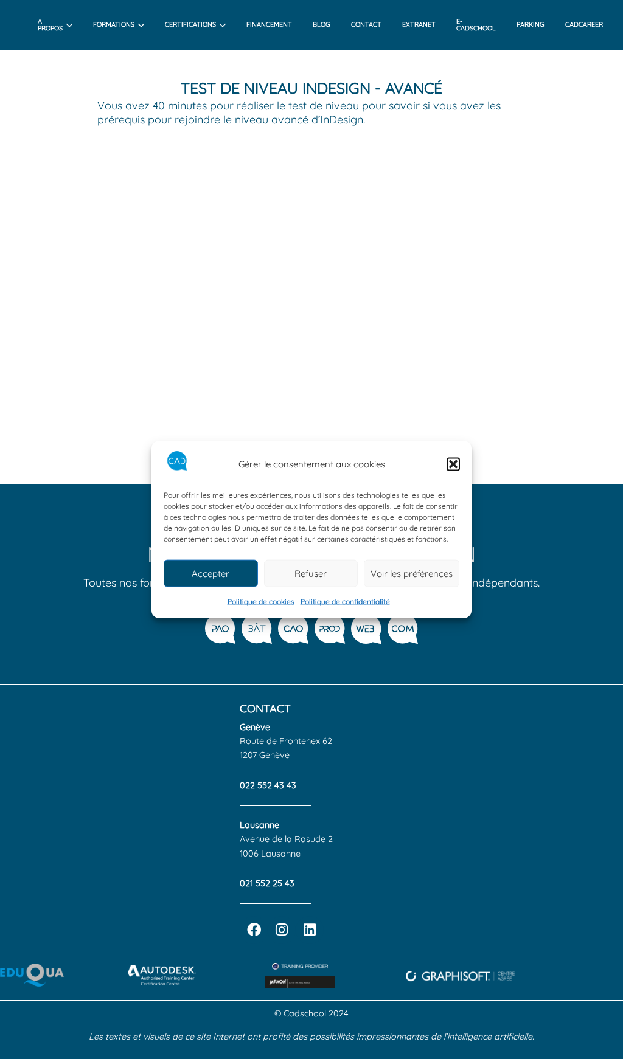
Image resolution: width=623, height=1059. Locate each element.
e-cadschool (476, 24)
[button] (453, 464)
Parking (531, 24)
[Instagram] (282, 930)
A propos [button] (50, 24)
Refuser (310, 573)
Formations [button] (113, 24)
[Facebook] (254, 930)
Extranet (419, 24)
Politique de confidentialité (345, 601)
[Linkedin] (310, 930)
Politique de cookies (261, 601)
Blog (321, 24)
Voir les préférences (412, 573)
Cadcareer (584, 24)
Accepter (210, 573)
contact (366, 24)
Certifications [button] (190, 24)
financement (269, 24)
